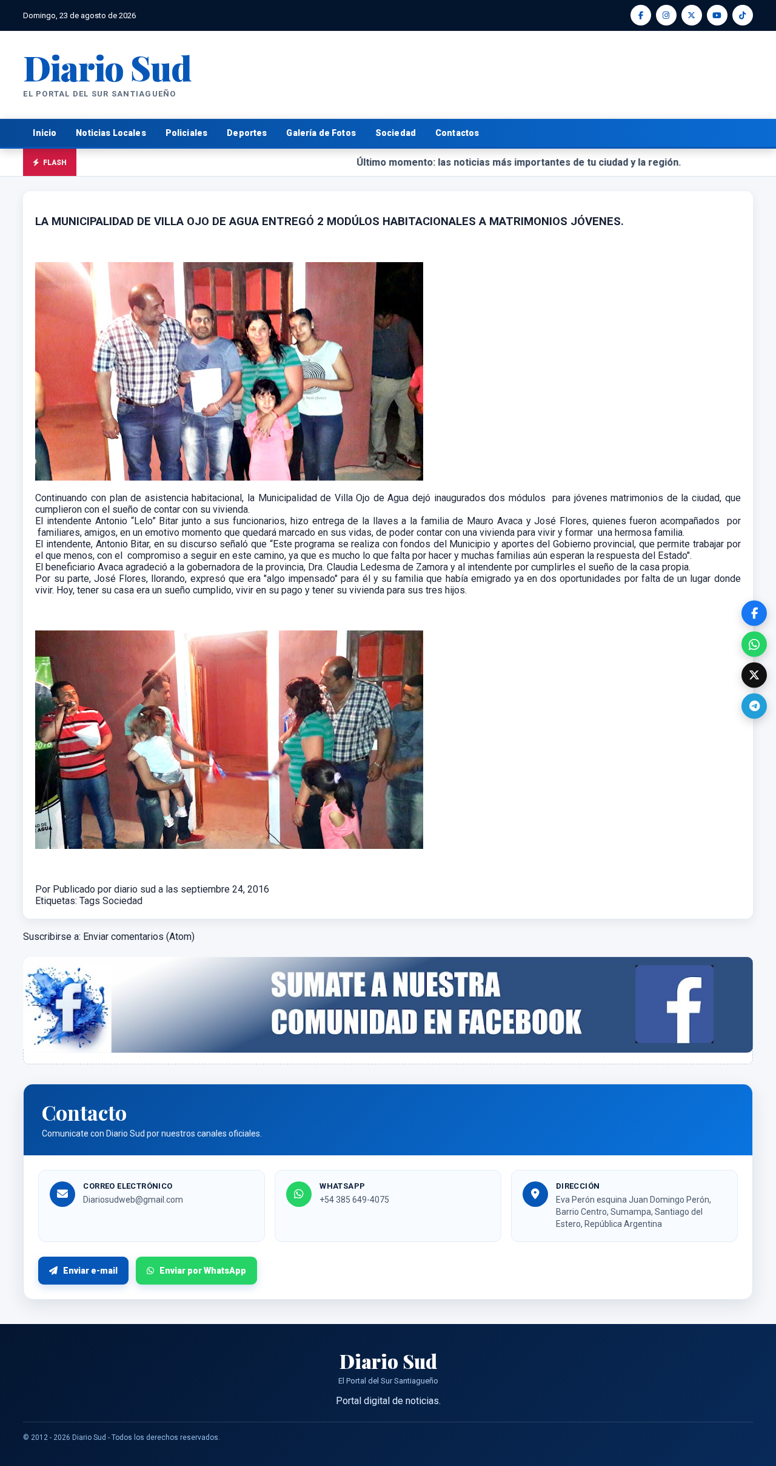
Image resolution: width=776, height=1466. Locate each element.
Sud (107, 67)
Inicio (44, 133)
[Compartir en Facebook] (754, 613)
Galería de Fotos (320, 133)
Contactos (457, 133)
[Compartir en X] (754, 675)
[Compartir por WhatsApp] (754, 644)
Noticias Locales (111, 133)
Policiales (187, 133)
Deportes (247, 133)
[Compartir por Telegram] (754, 706)
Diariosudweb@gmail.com (133, 1199)
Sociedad (395, 133)
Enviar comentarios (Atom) (139, 936)
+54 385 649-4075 (354, 1199)
